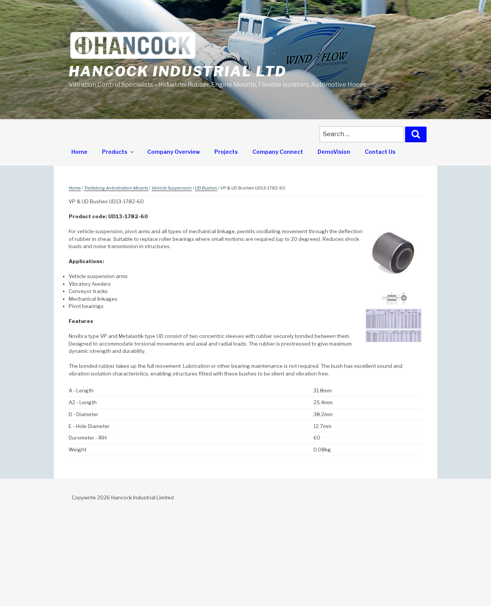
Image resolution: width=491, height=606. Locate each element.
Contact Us (380, 151)
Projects (226, 151)
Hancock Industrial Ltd (178, 71)
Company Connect (277, 151)
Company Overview (173, 151)
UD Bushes (206, 188)
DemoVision (334, 151)
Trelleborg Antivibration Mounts (116, 188)
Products (114, 151)
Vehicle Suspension (172, 188)
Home (79, 151)
